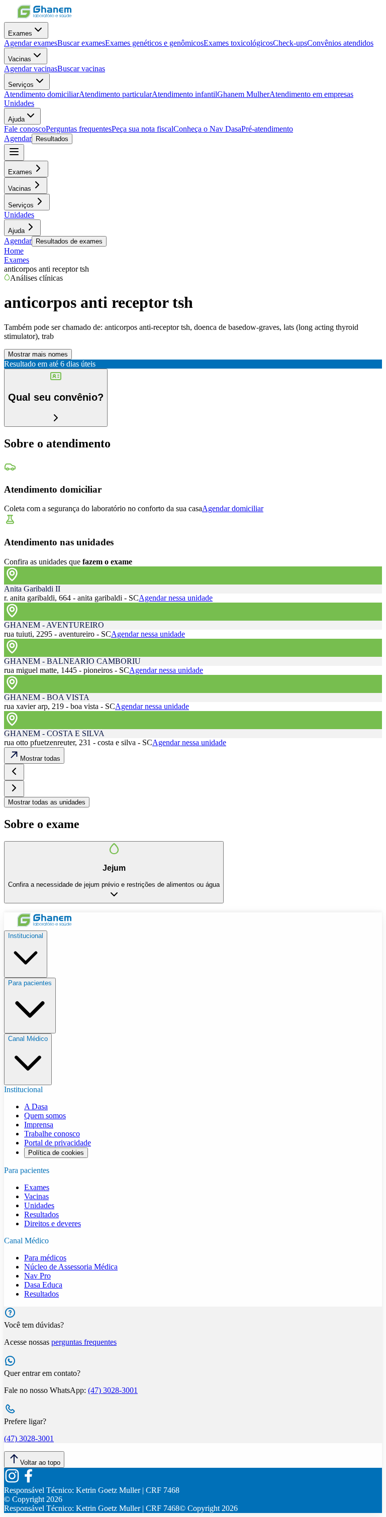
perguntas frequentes (84, 1342)
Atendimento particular (115, 94)
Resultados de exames (69, 241)
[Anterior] (14, 772)
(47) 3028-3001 (113, 1390)
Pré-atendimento (267, 129)
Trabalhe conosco (52, 1133)
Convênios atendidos (340, 43)
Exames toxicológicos (238, 43)
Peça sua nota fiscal (142, 129)
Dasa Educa (43, 1284)
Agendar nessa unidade (176, 598)
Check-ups (290, 43)
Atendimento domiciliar (41, 94)
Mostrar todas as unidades (46, 802)
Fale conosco (25, 129)
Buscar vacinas (81, 68)
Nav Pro (37, 1275)
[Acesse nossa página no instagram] (12, 1481)
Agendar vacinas (30, 68)
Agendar (18, 138)
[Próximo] (14, 788)
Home (14, 251)
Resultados (52, 139)
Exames (20, 33)
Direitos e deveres (52, 1223)
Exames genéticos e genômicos (154, 43)
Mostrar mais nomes (38, 354)
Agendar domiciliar (232, 508)
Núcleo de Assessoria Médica (71, 1266)
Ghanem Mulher (243, 94)
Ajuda (16, 119)
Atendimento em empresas (311, 94)
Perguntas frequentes (79, 129)
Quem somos (45, 1115)
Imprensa (38, 1124)
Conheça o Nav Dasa (207, 129)
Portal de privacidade (57, 1142)
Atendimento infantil (184, 94)
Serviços (21, 84)
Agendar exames (30, 43)
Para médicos (45, 1257)
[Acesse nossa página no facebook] (28, 1481)
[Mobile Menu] (14, 152)
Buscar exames (81, 43)
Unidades (19, 103)
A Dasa (36, 1106)
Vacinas (19, 59)
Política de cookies (56, 1152)
